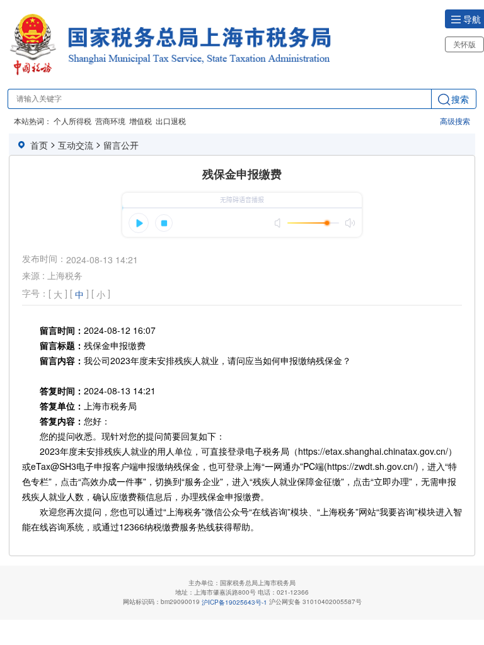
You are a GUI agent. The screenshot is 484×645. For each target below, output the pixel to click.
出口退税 (171, 120)
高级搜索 (455, 120)
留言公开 (121, 144)
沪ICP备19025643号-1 (234, 602)
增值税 (140, 120)
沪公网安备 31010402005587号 (315, 601)
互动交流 (75, 144)
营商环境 (110, 120)
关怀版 (464, 43)
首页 (39, 144)
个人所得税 (72, 120)
